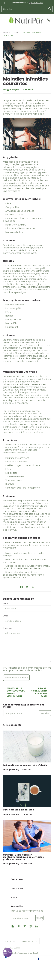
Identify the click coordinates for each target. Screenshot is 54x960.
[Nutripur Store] (26, 20)
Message (7, 628)
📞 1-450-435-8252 (36, 3)
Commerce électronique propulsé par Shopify (21, 953)
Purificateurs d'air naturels (18, 809)
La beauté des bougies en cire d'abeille (25, 765)
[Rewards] (7, 952)
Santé (16, 32)
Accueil (6, 32)
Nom (5, 603)
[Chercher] (50, 9)
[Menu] (4, 20)
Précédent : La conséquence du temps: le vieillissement (16, 692)
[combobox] (25, 9)
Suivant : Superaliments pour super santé (39, 692)
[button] (48, 20)
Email (5, 615)
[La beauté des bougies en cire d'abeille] (27, 746)
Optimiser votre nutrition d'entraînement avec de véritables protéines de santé (23, 857)
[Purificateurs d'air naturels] (27, 791)
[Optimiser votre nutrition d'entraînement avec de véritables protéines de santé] (27, 836)
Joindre (45, 713)
